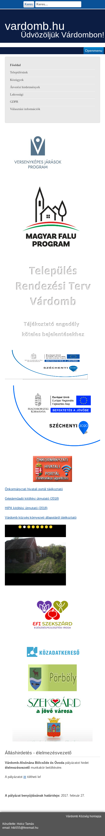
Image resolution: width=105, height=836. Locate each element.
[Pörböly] (52, 677)
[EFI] (52, 614)
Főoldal (15, 65)
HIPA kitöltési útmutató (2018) (26, 508)
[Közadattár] (52, 652)
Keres (29, 4)
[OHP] (52, 469)
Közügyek (17, 80)
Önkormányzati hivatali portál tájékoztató (34, 489)
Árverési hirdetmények (25, 87)
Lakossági (16, 94)
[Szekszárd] (52, 718)
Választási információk (25, 109)
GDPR (14, 102)
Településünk (19, 72)
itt (24, 777)
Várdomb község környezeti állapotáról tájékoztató (40, 517)
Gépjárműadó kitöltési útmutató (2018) (32, 498)
